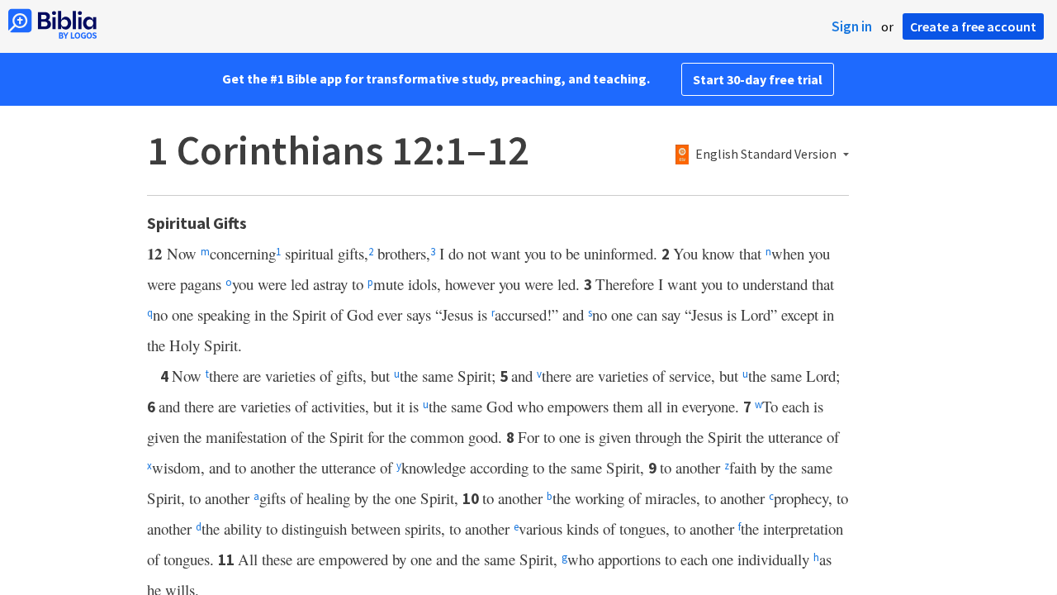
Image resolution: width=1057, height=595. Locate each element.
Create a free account (973, 26)
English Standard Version (766, 154)
